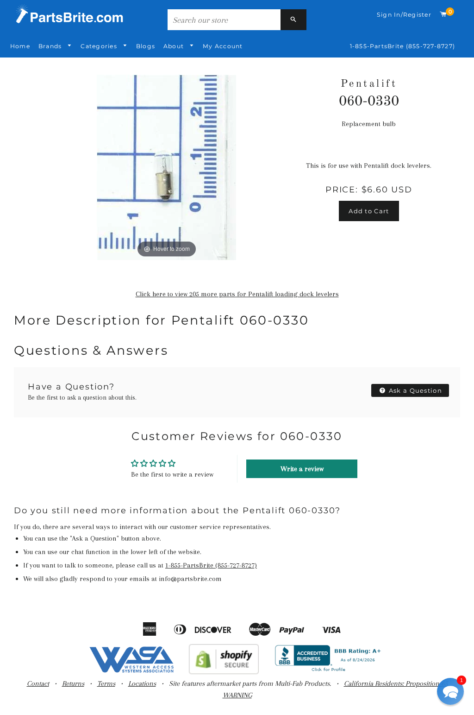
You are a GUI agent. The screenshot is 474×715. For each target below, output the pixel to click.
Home (20, 46)
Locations (142, 683)
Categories (100, 46)
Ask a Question (415, 390)
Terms (106, 683)
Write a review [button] (302, 469)
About (174, 46)
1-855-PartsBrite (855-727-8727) (402, 46)
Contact (38, 683)
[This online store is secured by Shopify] (224, 672)
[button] (450, 691)
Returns (73, 683)
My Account (223, 46)
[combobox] (224, 19)
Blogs (145, 46)
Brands (51, 46)
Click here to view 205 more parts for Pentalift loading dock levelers (237, 294)
